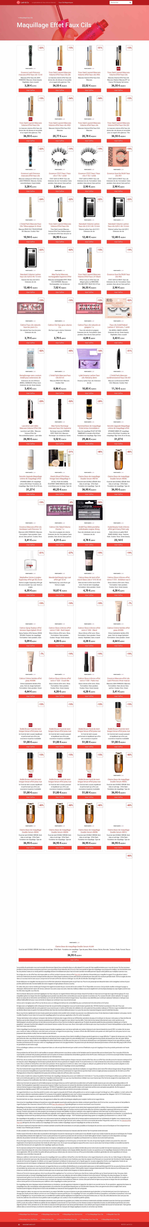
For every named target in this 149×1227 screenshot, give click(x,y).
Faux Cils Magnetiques (66, 2)
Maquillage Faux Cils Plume (28, 1219)
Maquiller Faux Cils (114, 1214)
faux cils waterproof (58, 1104)
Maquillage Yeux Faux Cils (89, 1219)
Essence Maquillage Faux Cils (67, 1219)
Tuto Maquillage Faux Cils (95, 1214)
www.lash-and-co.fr (29, 1224)
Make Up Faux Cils (48, 1219)
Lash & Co (25, 2)
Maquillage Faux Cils (26, 18)
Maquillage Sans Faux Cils (50, 1214)
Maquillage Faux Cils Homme (73, 1214)
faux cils (77, 974)
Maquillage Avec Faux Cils (110, 1219)
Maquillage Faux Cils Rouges (29, 1214)
